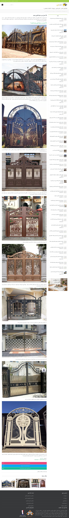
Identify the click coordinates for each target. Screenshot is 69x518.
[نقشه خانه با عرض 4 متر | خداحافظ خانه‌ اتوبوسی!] (65, 57)
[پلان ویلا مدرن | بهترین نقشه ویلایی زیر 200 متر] (65, 231)
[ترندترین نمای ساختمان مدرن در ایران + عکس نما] (65, 155)
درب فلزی (39, 471)
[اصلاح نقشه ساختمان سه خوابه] (65, 195)
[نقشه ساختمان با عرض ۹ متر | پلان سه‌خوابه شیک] (65, 122)
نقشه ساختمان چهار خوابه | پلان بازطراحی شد (56, 127)
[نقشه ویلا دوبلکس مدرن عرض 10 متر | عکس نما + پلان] (65, 61)
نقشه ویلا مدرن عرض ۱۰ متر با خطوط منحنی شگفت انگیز (57, 106)
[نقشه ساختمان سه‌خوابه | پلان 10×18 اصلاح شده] (65, 159)
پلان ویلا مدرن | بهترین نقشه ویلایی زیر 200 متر (56, 231)
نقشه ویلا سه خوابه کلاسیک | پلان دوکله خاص (56, 191)
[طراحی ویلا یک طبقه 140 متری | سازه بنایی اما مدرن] (65, 18)
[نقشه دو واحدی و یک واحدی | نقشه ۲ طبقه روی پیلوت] (65, 235)
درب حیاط (42, 471)
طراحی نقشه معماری (29, 503)
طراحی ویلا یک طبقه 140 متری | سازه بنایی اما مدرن (56, 19)
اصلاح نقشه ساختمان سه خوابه (59, 195)
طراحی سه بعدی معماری (29, 496)
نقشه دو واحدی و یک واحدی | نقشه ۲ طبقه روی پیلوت (56, 236)
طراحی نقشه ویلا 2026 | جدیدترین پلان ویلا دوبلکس (57, 101)
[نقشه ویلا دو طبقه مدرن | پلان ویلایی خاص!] (65, 209)
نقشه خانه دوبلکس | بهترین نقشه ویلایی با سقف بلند (56, 242)
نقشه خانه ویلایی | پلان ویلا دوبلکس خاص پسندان (57, 225)
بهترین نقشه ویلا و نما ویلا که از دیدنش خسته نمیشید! (56, 47)
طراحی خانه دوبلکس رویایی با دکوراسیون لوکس (56, 136)
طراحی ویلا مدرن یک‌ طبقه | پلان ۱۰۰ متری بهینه (56, 52)
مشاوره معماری (30, 505)
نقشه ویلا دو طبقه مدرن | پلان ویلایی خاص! (57, 209)
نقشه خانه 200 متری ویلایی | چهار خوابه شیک (56, 262)
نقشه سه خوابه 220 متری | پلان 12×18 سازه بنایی (57, 220)
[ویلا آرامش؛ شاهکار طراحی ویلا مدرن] (65, 150)
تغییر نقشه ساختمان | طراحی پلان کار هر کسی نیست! (56, 257)
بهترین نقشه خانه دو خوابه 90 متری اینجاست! (56, 90)
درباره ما (65, 496)
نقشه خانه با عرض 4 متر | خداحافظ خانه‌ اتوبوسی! (56, 57)
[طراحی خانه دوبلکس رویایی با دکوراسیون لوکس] (65, 136)
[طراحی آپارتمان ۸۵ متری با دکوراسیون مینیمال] (65, 141)
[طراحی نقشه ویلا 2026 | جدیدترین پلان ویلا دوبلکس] (65, 100)
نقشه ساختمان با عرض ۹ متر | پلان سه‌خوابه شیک (56, 122)
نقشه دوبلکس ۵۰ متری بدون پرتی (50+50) (57, 145)
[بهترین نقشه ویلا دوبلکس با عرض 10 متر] (65, 214)
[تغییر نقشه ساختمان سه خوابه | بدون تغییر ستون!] (65, 41)
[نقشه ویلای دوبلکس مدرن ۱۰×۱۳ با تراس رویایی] (65, 117)
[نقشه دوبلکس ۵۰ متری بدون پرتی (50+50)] (65, 145)
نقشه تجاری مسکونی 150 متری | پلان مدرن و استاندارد (56, 80)
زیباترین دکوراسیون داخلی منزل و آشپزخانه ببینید (56, 205)
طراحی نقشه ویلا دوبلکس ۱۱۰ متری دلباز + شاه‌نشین (57, 36)
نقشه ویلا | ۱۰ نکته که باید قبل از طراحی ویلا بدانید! (57, 31)
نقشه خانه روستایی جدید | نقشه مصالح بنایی (57, 247)
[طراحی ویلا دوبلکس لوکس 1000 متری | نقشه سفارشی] (65, 73)
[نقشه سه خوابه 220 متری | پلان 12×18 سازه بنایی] (65, 219)
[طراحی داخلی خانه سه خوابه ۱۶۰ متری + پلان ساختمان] (65, 169)
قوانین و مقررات (63, 505)
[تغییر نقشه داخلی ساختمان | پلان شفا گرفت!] (65, 200)
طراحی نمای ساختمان (29, 501)
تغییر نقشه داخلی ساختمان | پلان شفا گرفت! (57, 200)
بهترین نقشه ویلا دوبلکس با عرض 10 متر (57, 214)
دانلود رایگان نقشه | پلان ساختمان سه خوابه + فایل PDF (56, 85)
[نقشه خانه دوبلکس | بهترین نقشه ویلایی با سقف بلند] (65, 241)
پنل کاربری (64, 501)
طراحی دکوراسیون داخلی (29, 498)
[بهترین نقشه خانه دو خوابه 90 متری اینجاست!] (65, 90)
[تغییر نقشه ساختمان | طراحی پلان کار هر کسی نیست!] (65, 256)
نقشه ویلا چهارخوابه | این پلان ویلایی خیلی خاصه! (56, 95)
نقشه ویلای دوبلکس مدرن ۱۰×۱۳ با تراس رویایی (56, 117)
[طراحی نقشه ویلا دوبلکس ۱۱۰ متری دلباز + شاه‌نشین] (65, 36)
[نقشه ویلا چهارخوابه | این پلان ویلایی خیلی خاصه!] (65, 95)
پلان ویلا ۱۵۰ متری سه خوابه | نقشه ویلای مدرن (56, 131)
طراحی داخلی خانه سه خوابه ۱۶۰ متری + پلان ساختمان (56, 169)
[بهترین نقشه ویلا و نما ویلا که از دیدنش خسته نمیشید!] (65, 46)
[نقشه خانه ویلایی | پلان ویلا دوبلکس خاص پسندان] (65, 225)
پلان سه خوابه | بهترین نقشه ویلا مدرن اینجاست (56, 164)
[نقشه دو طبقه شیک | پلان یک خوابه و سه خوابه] (65, 267)
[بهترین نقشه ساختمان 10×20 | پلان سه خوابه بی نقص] (65, 24)
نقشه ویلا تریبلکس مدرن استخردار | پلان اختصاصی (57, 68)
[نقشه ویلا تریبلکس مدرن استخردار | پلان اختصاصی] (65, 67)
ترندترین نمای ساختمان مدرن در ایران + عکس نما (56, 155)
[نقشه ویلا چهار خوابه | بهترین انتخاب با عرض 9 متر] (65, 111)
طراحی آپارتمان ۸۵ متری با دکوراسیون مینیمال (56, 141)
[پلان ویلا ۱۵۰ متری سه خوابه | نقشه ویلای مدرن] (65, 131)
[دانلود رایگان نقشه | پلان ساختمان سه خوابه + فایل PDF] (65, 85)
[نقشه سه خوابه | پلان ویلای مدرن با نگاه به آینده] (65, 252)
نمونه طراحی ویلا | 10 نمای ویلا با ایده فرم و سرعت (57, 272)
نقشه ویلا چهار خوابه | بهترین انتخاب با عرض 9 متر (56, 112)
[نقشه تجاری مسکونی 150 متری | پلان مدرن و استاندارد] (65, 79)
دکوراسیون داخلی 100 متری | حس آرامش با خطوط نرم (57, 181)
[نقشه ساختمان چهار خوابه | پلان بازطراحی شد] (65, 127)
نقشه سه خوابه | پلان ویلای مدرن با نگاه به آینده (56, 252)
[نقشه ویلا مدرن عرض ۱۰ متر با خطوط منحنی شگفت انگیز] (65, 106)
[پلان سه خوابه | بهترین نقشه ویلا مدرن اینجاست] (65, 164)
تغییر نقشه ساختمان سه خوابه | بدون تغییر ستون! (56, 41)
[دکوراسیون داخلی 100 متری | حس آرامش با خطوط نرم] (65, 180)
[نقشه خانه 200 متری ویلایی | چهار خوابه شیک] (65, 262)
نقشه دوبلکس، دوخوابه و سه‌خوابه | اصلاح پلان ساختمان (56, 175)
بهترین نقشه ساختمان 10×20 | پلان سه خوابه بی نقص (56, 25)
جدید (58, 15)
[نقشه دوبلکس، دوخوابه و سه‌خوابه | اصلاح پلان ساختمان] (65, 174)
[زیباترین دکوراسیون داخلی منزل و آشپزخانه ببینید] (65, 205)
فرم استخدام (64, 503)
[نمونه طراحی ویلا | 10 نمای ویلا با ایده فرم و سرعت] (65, 271)
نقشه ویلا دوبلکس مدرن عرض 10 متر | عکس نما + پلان (56, 62)
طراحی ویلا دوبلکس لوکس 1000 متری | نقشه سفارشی (56, 74)
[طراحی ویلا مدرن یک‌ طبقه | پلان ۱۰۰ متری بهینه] (65, 52)
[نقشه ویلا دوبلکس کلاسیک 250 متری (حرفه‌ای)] (65, 186)
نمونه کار (65, 498)
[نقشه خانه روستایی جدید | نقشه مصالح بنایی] (65, 247)
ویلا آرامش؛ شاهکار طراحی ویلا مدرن (58, 150)
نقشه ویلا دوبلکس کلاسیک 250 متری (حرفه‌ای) (56, 186)
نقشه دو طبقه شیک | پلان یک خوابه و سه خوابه (56, 267)
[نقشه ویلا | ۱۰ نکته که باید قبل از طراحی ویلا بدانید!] (65, 30)
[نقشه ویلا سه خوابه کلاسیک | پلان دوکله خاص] (65, 191)
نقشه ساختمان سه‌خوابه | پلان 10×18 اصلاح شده (56, 159)
